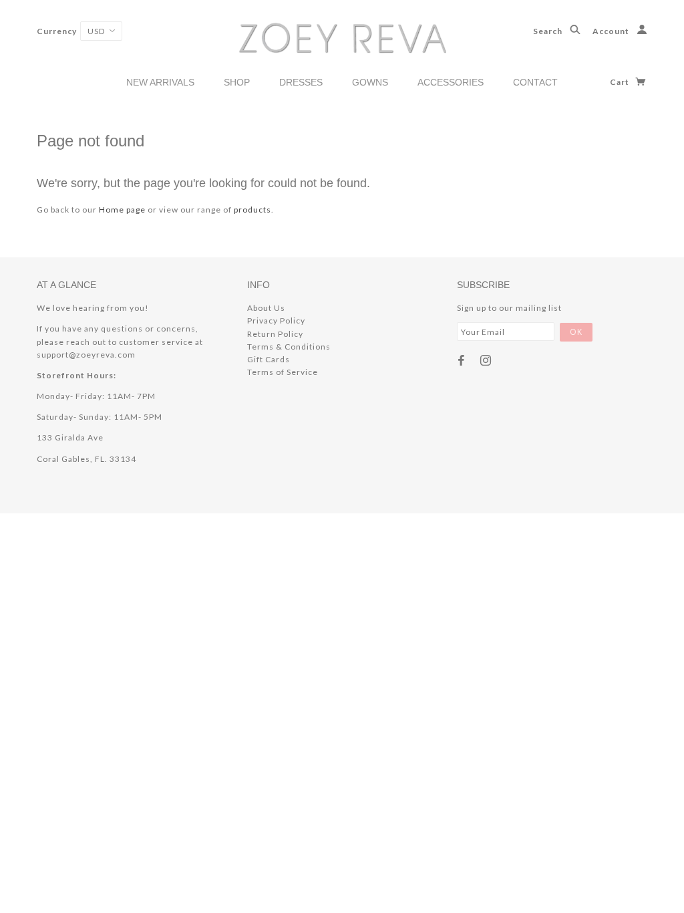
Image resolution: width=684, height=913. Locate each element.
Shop (237, 82)
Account (611, 31)
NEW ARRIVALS (160, 82)
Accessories (450, 82)
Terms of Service (282, 372)
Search (548, 31)
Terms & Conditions (289, 347)
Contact (535, 82)
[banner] (342, 37)
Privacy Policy (276, 320)
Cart (620, 82)
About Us (266, 308)
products (252, 210)
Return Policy (275, 334)
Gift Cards (268, 359)
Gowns (370, 82)
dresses (301, 82)
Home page (122, 210)
